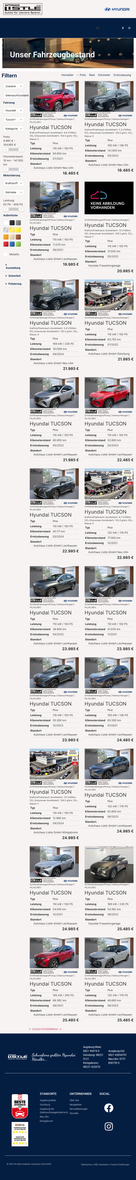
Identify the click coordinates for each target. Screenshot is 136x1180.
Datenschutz (86, 1164)
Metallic (14, 254)
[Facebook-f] (123, 28)
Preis (83, 75)
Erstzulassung (122, 75)
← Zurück (35, 1029)
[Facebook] (109, 1108)
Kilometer (104, 75)
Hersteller (67, 75)
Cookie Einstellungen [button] (120, 1164)
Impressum (104, 1164)
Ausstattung (13, 267)
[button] (97, 28)
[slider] (6, 149)
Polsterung (14, 283)
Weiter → (56, 1029)
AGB (96, 1164)
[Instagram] (129, 28)
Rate (92, 75)
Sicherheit (14, 275)
